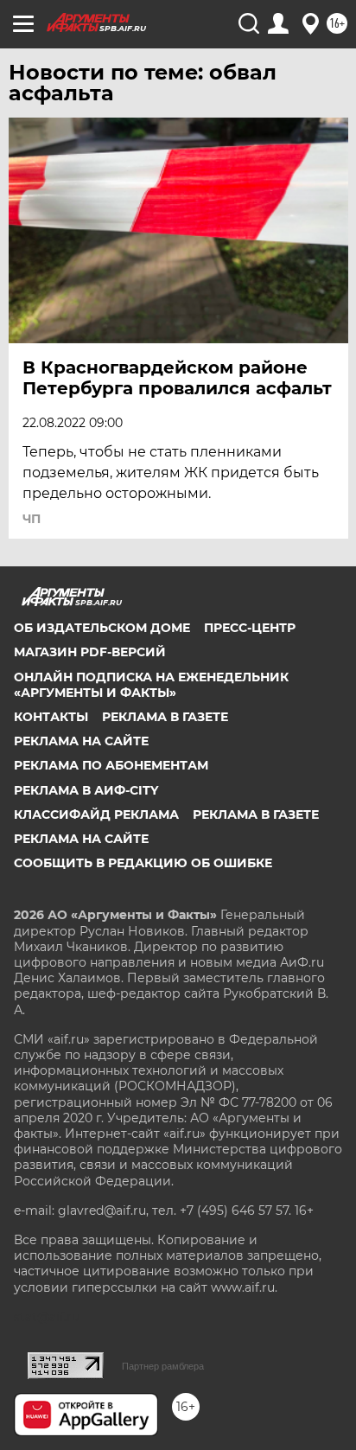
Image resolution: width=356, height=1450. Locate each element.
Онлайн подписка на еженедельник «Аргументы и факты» (151, 684)
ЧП (31, 519)
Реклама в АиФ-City (86, 790)
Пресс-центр (250, 628)
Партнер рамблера (163, 1366)
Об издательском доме (102, 628)
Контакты (51, 717)
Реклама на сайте (81, 741)
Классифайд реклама (96, 814)
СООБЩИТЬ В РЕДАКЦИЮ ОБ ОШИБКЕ (143, 863)
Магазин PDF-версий (90, 652)
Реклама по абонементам (111, 765)
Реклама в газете (165, 717)
